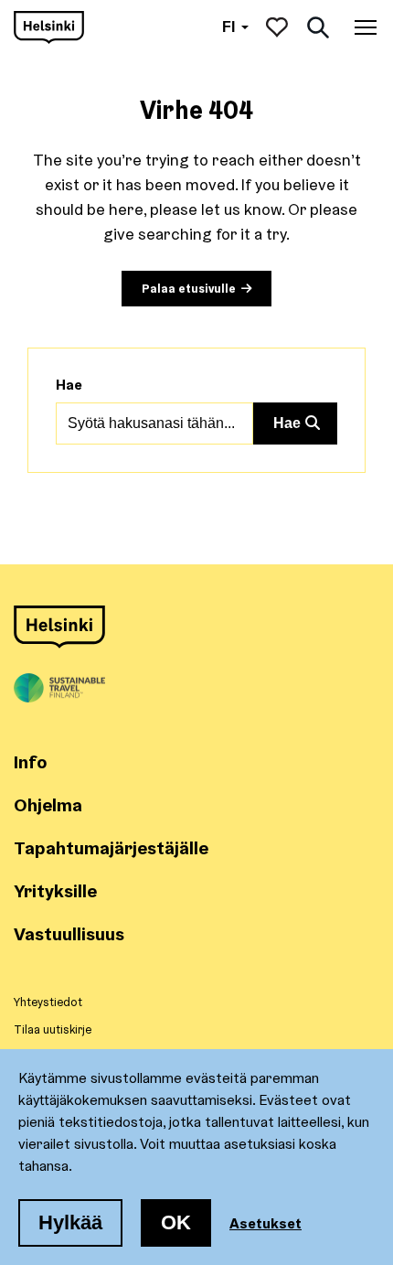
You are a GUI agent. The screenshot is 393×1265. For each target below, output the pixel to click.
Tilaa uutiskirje (52, 1029)
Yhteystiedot (48, 1001)
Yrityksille (55, 890)
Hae (69, 384)
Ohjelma (48, 804)
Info (31, 761)
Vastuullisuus (69, 933)
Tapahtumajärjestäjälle (111, 847)
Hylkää (70, 1222)
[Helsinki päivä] (49, 27)
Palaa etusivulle (189, 288)
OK (176, 1222)
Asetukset (265, 1223)
